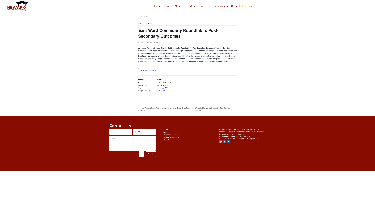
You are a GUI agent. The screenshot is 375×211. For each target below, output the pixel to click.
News (167, 6)
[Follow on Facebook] (224, 141)
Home (157, 6)
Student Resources (198, 6)
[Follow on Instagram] (220, 141)
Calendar (244, 6)
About (178, 6)
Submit (151, 154)
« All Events (142, 17)
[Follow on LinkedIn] (228, 141)
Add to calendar (148, 70)
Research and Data (225, 6)
